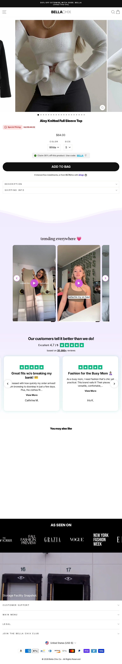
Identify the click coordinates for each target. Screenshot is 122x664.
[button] (105, 278)
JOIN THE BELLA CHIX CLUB (21, 633)
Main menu (10, 615)
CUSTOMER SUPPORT (16, 605)
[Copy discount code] (86, 155)
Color (54, 142)
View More (31, 395)
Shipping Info (14, 190)
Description (13, 184)
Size (68, 142)
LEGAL (7, 624)
